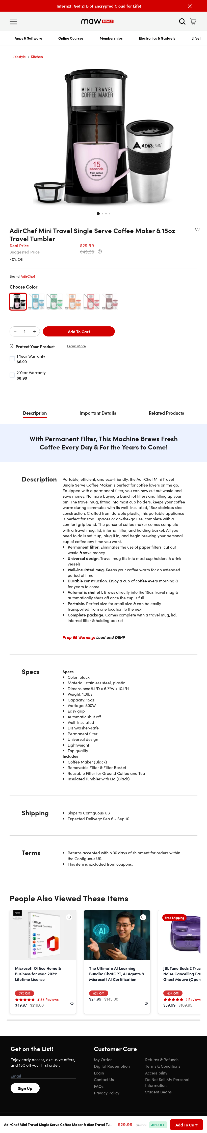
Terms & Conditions (162, 1066)
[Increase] (35, 332)
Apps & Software (28, 38)
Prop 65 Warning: (79, 637)
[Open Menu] (15, 21)
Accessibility (156, 1072)
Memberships (111, 38)
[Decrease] (15, 332)
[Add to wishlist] (197, 229)
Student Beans (158, 1091)
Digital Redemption (112, 1066)
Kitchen (37, 56)
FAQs (99, 1086)
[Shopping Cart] (193, 21)
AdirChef (28, 276)
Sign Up (25, 1088)
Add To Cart (79, 331)
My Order (103, 1059)
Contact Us (104, 1079)
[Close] (190, 6)
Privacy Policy (106, 1092)
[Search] (182, 21)
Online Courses (71, 38)
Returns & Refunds (161, 1059)
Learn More (76, 346)
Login (99, 1072)
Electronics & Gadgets (157, 38)
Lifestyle (19, 56)
